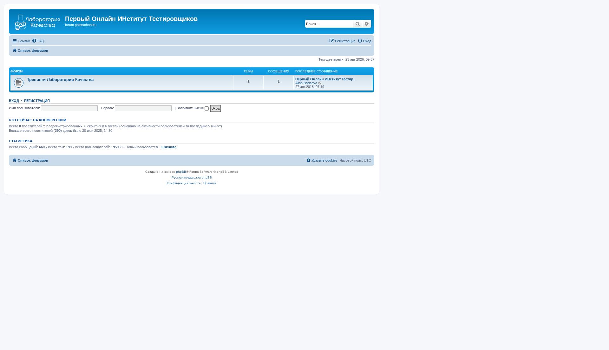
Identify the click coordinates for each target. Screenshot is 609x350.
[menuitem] (38, 41)
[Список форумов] (37, 20)
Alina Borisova (306, 83)
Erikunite (168, 147)
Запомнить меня (191, 108)
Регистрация (37, 101)
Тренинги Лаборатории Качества (60, 79)
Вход (14, 101)
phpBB (181, 171)
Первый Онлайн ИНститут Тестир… (326, 79)
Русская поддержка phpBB (192, 177)
